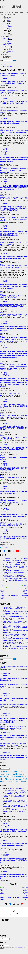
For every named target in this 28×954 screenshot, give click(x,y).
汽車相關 (5, 511)
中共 (13, 772)
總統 (26, 779)
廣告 (10, 776)
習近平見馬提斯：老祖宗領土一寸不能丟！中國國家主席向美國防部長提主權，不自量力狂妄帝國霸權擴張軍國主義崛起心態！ (13, 219)
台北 (9, 774)
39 (5, 547)
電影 (21, 782)
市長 (8, 776)
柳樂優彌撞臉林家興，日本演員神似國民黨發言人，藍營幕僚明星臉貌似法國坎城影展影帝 (15, 797)
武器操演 (5, 154)
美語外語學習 (6, 531)
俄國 (1, 774)
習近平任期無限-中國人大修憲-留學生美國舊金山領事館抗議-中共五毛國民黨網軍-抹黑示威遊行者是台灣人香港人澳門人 (14, 267)
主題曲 (19, 772)
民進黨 (11, 779)
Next (7, 547)
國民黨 (25, 774)
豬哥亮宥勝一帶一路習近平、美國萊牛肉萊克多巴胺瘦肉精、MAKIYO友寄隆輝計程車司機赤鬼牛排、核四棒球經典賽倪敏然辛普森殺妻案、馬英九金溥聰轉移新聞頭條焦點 (14, 339)
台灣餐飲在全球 (9, 51)
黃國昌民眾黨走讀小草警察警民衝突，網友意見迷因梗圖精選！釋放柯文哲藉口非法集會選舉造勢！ (13, 876)
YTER (9, 772)
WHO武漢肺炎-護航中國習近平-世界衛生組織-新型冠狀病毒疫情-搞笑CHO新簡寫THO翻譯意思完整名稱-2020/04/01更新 (14, 170)
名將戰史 (5, 151)
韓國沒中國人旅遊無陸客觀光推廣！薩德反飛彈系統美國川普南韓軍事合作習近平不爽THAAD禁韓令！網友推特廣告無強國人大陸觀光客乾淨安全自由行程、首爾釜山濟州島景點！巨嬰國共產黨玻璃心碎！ (14, 382)
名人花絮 (5, 280)
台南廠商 (7, 25)
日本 (2, 779)
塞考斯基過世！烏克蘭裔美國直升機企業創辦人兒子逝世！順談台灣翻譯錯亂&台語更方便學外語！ (13, 538)
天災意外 (5, 153)
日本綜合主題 (8, 48)
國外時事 (5, 78)
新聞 (23, 776)
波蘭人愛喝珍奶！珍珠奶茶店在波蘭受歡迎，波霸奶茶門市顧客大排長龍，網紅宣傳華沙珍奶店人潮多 (13, 737)
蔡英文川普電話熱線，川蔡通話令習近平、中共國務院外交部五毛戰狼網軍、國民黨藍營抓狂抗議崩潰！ (13, 428)
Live (1, 62)
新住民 (19, 776)
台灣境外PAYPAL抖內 (13, 595)
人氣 (22, 772)
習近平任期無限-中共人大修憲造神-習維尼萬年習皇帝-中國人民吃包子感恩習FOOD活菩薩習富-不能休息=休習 (14, 328)
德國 (14, 776)
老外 (10, 781)
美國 (2, 782)
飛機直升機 (5, 533)
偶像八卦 (5, 345)
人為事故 (5, 148)
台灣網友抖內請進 (2, 597)
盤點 (17, 779)
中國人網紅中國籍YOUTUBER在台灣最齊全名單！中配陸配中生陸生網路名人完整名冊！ (15, 806)
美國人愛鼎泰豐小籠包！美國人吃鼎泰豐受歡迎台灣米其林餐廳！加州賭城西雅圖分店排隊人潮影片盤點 (13, 757)
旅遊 (25, 776)
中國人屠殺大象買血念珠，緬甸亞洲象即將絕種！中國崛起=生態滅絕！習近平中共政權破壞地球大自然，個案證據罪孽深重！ (14, 199)
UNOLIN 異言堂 (10, 7)
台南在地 (7, 41)
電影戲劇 (7, 20)
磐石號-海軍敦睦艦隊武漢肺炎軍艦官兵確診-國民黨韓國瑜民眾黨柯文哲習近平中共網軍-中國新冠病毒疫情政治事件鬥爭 (14, 132)
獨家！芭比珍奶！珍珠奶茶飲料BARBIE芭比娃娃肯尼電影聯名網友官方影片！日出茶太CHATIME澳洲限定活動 (13, 720)
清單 (14, 779)
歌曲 (5, 779)
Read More (3, 89)
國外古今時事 (6, 44)
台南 (11, 774)
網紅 (23, 779)
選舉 (17, 781)
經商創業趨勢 (8, 26)
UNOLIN (2, 86)
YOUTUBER (3, 772)
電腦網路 (7, 28)
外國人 (1, 776)
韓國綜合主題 (8, 49)
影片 (12, 776)
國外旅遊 (5, 372)
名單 (18, 774)
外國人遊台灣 (8, 43)
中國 (15, 772)
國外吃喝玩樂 (8, 46)
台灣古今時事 (6, 38)
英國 (12, 781)
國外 (21, 774)
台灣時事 (5, 98)
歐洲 (8, 779)
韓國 (24, 782)
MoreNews (20, 947)
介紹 (24, 772)
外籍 (5, 776)
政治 (17, 776)
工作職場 (7, 23)
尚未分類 (5, 695)
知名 (20, 779)
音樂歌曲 (7, 18)
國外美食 (5, 840)
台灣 (15, 774)
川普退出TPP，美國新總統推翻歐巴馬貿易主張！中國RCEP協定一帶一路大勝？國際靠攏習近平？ (13, 406)
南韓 (5, 774)
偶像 (3, 774)
